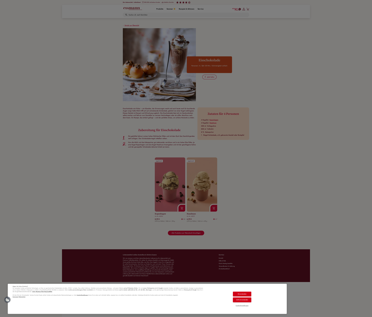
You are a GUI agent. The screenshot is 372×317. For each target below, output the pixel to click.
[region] (147, 299)
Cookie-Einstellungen (82, 295)
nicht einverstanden (242, 300)
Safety (42, 291)
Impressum (15, 297)
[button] (7, 300)
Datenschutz (22, 297)
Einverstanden (242, 294)
